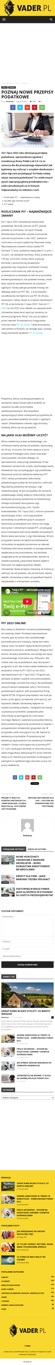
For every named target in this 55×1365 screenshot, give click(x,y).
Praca (4, 87)
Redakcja (10, 101)
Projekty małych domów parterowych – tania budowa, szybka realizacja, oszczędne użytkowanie (14, 803)
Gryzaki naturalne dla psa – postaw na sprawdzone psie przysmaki (41, 801)
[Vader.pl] (27, 8)
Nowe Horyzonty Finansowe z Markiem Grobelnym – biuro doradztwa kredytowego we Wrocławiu (33, 863)
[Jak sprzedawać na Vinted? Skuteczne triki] (8, 1234)
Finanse (12, 87)
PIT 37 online (35, 332)
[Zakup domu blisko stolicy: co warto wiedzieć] (27, 995)
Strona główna (6, 83)
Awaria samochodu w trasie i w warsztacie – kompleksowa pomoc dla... (35, 1038)
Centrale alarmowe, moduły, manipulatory (22, 1293)
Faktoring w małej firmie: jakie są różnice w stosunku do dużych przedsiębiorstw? (34, 892)
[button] (51, 19)
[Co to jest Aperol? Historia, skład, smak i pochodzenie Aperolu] (8, 1247)
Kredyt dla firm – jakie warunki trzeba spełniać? (33, 878)
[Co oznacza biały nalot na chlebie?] (8, 1260)
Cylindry (5, 1281)
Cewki (4, 1297)
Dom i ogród (7, 1007)
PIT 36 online (23, 324)
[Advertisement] (27, 51)
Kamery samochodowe (12, 1305)
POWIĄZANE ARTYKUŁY (14, 849)
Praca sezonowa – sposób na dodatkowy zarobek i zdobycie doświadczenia (33, 1052)
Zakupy (4, 1277)
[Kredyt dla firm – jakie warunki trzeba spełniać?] (8, 879)
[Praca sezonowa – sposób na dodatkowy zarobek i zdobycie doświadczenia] (8, 1052)
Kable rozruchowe (10, 1285)
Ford (3, 1309)
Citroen (5, 1301)
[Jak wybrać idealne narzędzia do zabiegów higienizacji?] (8, 1065)
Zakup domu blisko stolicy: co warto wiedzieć (25, 1012)
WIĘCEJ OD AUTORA (37, 849)
